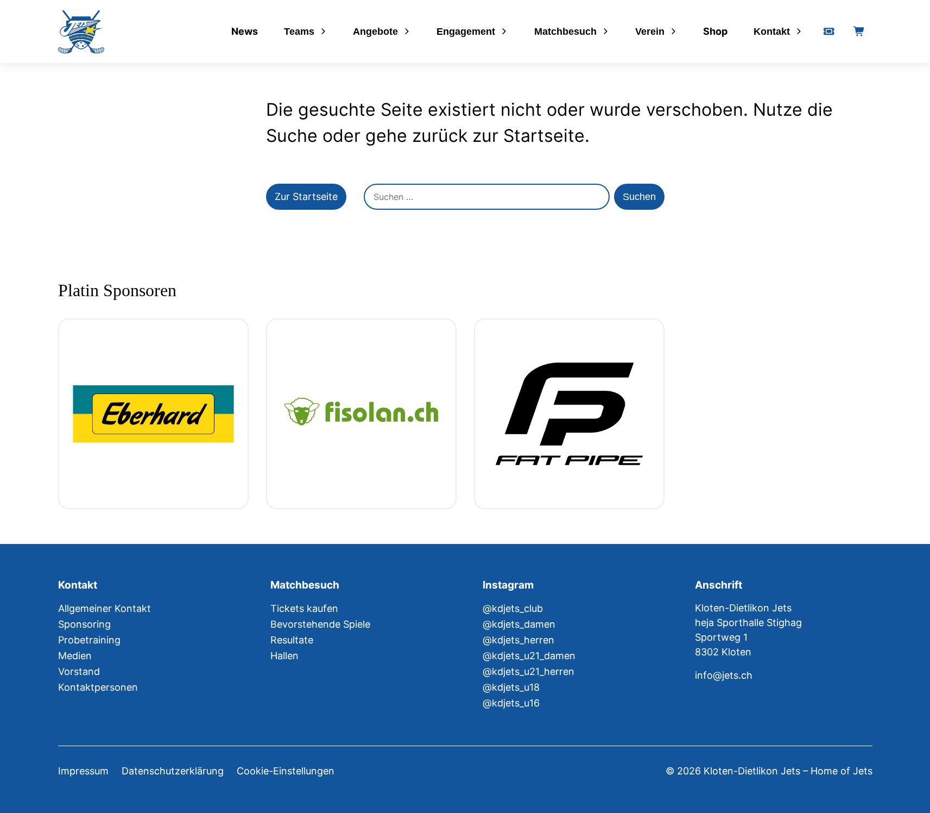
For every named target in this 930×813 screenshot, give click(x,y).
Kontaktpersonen (98, 687)
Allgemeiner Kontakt (104, 608)
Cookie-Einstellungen (285, 771)
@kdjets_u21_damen (529, 655)
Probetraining (89, 640)
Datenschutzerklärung (173, 771)
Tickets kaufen (304, 608)
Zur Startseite (306, 196)
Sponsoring (84, 624)
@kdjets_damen (519, 624)
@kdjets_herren (518, 640)
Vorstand (79, 671)
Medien (75, 655)
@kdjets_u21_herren (528, 671)
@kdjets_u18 (511, 687)
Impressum (83, 771)
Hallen (284, 655)
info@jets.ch (723, 675)
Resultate (291, 640)
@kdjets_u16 (511, 703)
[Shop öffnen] (859, 31)
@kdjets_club (513, 608)
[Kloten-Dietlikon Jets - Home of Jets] (81, 32)
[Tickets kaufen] (829, 31)
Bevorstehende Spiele (320, 624)
